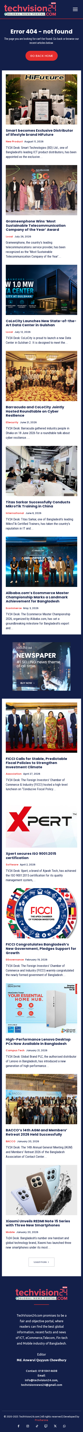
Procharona (41, 1420)
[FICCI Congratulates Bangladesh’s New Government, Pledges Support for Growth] (41, 913)
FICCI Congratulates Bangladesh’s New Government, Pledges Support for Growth (41, 948)
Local (9, 236)
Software (12, 864)
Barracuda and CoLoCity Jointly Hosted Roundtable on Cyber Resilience (35, 411)
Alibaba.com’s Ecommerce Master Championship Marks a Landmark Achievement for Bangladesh (37, 597)
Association (14, 773)
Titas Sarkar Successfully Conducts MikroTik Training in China (38, 504)
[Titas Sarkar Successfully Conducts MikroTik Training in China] (41, 471)
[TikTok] (37, 1426)
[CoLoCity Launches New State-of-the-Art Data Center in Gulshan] (41, 290)
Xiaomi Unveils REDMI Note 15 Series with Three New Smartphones (38, 1223)
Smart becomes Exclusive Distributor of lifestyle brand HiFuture (39, 132)
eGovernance (15, 959)
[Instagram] (27, 1426)
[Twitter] (55, 1426)
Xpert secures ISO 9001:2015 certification (31, 855)
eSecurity (12, 422)
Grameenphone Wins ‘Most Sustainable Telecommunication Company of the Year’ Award (36, 225)
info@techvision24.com (41, 1380)
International (15, 513)
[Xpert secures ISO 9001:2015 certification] (41, 822)
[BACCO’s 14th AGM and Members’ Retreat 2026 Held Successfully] (41, 1099)
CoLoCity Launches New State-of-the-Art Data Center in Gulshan (41, 323)
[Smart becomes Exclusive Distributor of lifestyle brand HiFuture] (41, 99)
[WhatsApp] (64, 1426)
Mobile (10, 1232)
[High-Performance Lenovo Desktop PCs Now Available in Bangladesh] (41, 1008)
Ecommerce (14, 608)
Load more (40, 1262)
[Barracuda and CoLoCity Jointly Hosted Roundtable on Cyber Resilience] (41, 376)
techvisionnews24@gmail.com (41, 1384)
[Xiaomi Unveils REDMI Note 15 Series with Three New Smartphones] (41, 1190)
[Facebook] (18, 1426)
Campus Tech (15, 1050)
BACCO (10, 1141)
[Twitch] (46, 1426)
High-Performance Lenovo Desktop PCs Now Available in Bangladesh (38, 1041)
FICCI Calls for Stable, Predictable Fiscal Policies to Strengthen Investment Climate (36, 762)
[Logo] (41, 1293)
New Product (14, 141)
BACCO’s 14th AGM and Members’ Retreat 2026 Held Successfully (36, 1132)
